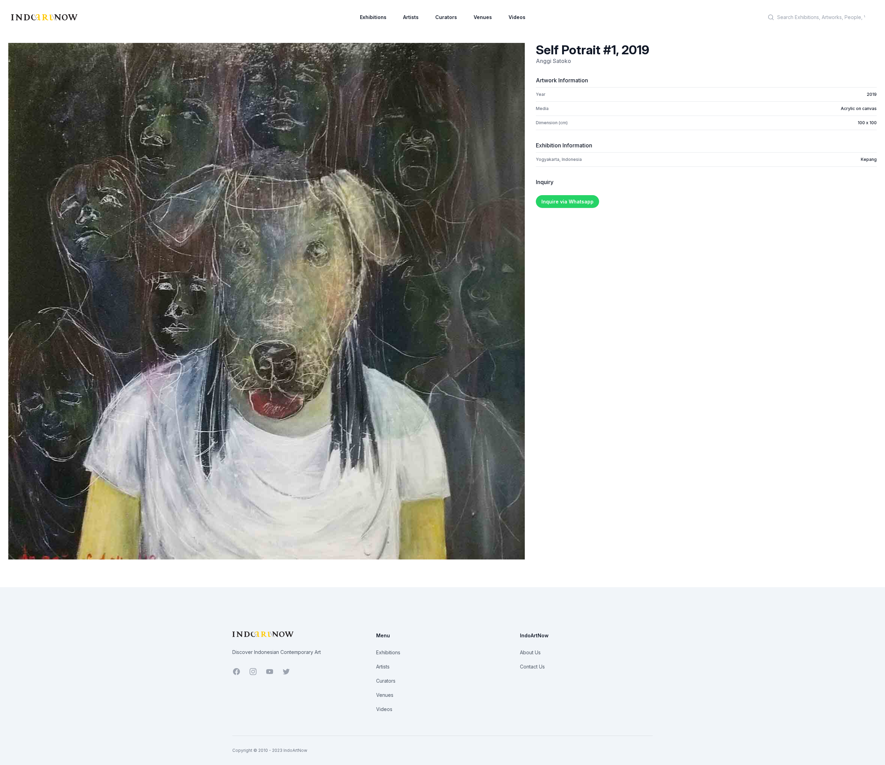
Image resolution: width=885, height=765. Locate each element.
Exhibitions (373, 17)
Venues (483, 17)
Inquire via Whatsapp (567, 201)
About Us (530, 652)
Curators (446, 17)
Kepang (869, 159)
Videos (517, 17)
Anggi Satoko (553, 60)
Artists (411, 17)
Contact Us (532, 667)
